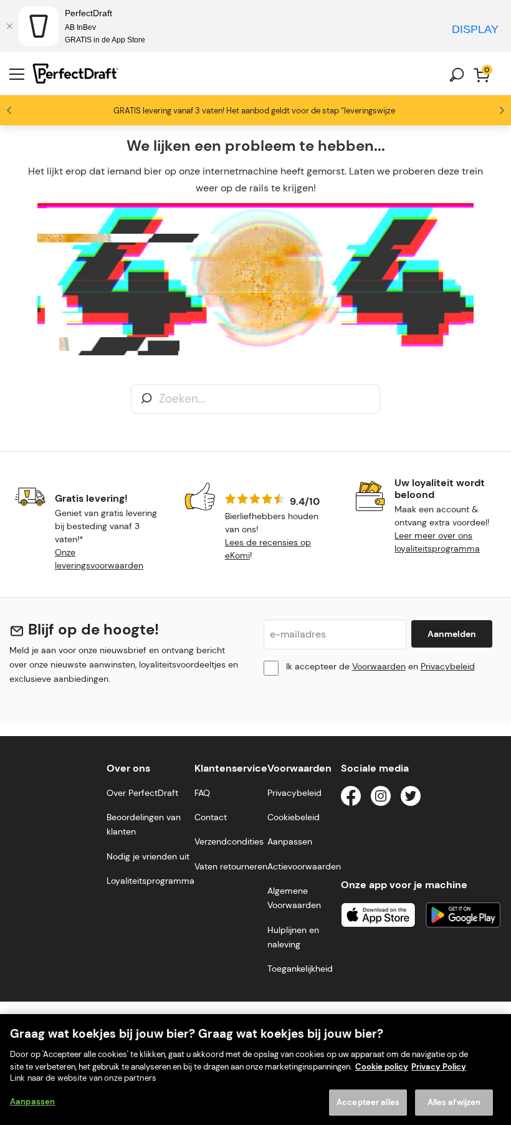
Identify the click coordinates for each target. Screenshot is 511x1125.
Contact (210, 817)
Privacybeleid (448, 666)
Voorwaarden (379, 666)
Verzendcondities (229, 841)
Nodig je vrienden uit (148, 856)
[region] (255, 1069)
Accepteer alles (368, 1102)
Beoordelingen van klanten (144, 824)
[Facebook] (351, 798)
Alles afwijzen (454, 1102)
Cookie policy (381, 1066)
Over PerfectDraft (142, 792)
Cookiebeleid (293, 817)
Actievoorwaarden (304, 866)
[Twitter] (411, 798)
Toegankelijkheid (300, 968)
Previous (9, 110)
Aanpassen (32, 1101)
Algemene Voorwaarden (294, 898)
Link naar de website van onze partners (83, 1078)
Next (501, 110)
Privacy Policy (438, 1066)
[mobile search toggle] (456, 74)
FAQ (202, 792)
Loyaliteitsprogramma (150, 880)
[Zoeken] (146, 399)
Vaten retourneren (230, 866)
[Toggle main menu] (16, 75)
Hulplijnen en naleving (293, 937)
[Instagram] (381, 798)
